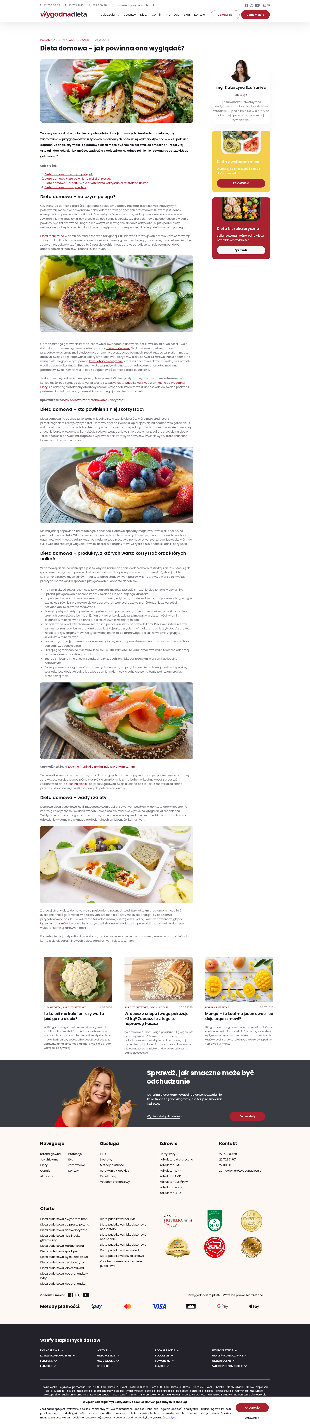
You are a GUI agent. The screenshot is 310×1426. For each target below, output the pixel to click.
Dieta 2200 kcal (181, 1387)
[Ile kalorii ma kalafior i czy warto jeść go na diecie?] (78, 1003)
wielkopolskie (52, 1394)
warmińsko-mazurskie (249, 1391)
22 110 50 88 (99, 5)
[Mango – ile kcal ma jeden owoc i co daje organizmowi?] (239, 1001)
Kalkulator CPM (170, 1193)
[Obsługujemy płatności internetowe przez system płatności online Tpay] (96, 1306)
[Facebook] (246, 6)
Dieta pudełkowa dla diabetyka (62, 1262)
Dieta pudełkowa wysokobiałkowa (64, 1257)
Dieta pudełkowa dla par (109, 1391)
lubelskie (219, 1387)
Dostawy (129, 15)
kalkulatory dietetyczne (106, 361)
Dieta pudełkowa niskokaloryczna (63, 1230)
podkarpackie (165, 1391)
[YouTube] (257, 6)
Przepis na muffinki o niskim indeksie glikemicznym (99, 767)
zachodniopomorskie (75, 1394)
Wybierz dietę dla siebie (163, 1116)
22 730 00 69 (52, 5)
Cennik (156, 15)
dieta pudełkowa (118, 348)
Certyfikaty (167, 1154)
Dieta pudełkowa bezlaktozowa (122, 1256)
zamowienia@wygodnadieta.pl (240, 1171)
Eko (70, 1159)
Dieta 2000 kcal (159, 1387)
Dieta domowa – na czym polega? (68, 174)
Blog (187, 15)
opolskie (150, 1391)
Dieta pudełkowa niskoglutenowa (123, 1245)
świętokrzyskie (224, 1391)
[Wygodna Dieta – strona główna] (63, 16)
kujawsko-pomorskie (72, 1387)
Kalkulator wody (170, 1187)
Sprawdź (241, 250)
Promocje (172, 15)
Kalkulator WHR (170, 1171)
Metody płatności (112, 1165)
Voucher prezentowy (115, 1182)
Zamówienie (76, 1165)
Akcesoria (47, 1176)
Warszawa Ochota (193, 1394)
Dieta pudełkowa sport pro (59, 1251)
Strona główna (50, 1154)
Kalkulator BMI (169, 1165)
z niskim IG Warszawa (142, 1394)
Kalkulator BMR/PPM (173, 1182)
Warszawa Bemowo (220, 1394)
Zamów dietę (255, 15)
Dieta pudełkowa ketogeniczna (62, 1246)
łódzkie (71, 1391)
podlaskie (182, 1391)
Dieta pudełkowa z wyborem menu (64, 1219)
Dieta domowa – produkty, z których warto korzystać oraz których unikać (96, 183)
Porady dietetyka (54, 40)
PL (264, 5)
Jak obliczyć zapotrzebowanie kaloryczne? (94, 400)
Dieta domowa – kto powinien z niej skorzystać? (78, 179)
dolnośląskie (50, 1387)
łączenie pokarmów (54, 923)
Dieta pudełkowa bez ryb (117, 1219)
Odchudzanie (79, 40)
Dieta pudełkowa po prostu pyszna (64, 1224)
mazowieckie (134, 1391)
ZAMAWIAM (241, 183)
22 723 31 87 (76, 5)
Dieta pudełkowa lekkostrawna (62, 1268)
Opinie (250, 1387)
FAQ (103, 1154)
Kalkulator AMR (170, 1176)
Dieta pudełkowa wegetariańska (63, 1284)
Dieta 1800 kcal (138, 1387)
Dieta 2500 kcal (202, 1387)
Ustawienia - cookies (114, 1171)
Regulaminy (108, 1176)
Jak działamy (110, 15)
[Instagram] (251, 6)
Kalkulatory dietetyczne (176, 1159)
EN (268, 5)
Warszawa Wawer (169, 1394)
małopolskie (84, 1391)
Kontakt (199, 15)
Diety (143, 15)
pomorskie (196, 1391)
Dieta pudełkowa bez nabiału (120, 1250)
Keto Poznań (119, 1394)
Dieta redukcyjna (52, 236)
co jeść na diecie (75, 784)
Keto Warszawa (99, 1394)
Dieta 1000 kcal (97, 1387)
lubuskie (59, 1391)
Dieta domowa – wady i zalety (65, 187)
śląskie (209, 1391)
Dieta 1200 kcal (117, 1387)
